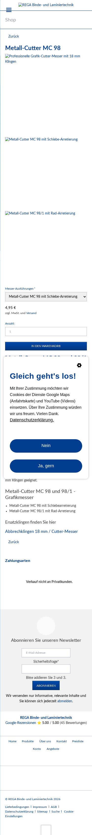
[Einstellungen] (79, 366)
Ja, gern (46, 465)
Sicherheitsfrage (46, 661)
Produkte (28, 741)
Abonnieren (46, 685)
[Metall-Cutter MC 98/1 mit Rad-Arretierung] (40, 246)
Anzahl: (10, 323)
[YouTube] (10, 759)
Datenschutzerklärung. (32, 420)
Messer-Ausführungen (20, 288)
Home (12, 741)
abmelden (64, 701)
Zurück (13, 36)
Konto (37, 748)
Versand (31, 313)
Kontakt (61, 741)
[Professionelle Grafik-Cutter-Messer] (46, 94)
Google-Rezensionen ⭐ (23, 723)
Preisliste (77, 741)
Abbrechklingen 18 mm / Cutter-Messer (41, 532)
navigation (8, 10)
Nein (46, 445)
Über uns (45, 741)
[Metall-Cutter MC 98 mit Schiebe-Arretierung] (41, 173)
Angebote (53, 748)
